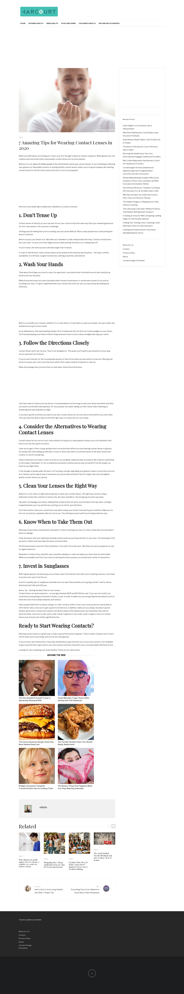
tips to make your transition (48, 206)
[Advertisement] (92, 45)
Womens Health (35, 23)
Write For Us (128, 245)
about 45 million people (42, 164)
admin (43, 807)
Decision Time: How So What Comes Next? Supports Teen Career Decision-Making (78, 865)
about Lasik (70, 460)
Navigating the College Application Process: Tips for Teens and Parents (54, 864)
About (125, 256)
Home (22, 23)
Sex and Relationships (109, 23)
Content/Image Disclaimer (134, 260)
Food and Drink (68, 23)
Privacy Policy (129, 253)
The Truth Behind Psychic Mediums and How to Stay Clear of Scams (103, 856)
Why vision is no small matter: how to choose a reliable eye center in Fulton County (29, 863)
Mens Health (52, 23)
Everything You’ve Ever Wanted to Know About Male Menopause (85, 890)
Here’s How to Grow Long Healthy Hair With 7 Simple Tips (49, 890)
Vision (21, 137)
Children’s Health (87, 23)
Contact (126, 249)
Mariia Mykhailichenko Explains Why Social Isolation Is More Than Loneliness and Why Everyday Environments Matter (141, 181)
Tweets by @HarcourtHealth (30, 920)
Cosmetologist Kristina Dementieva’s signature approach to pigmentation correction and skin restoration (138, 170)
